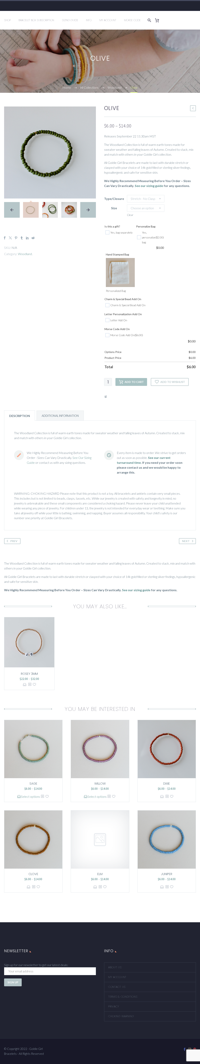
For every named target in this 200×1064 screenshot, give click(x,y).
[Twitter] (10, 237)
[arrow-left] (12, 210)
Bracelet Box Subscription (36, 20)
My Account (107, 20)
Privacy (113, 1006)
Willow (100, 783)
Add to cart (134, 382)
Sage (33, 783)
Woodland (25, 254)
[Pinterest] (16, 237)
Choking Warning (121, 1016)
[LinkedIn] (27, 237)
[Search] (149, 20)
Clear (130, 215)
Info (89, 20)
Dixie (166, 783)
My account (117, 977)
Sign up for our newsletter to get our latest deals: (36, 965)
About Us (115, 967)
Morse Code (132, 20)
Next (186, 541)
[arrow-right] (88, 210)
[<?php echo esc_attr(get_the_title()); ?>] (29, 684)
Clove (33, 874)
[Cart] (158, 20)
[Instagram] (189, 1049)
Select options (25, 684)
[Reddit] (33, 237)
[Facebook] (4, 237)
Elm (100, 874)
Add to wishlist (172, 382)
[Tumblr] (21, 237)
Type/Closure (114, 198)
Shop (7, 20)
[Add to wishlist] (34, 684)
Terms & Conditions (123, 997)
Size (114, 208)
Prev (13, 541)
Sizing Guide (70, 20)
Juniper (166, 874)
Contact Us (117, 987)
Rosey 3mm (29, 673)
